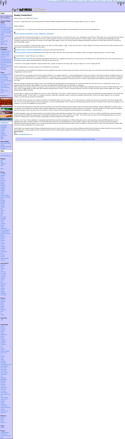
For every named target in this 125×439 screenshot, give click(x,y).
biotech (2, 427)
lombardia (3, 218)
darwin (2, 304)
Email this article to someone (72, 139)
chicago (3, 339)
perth (2, 311)
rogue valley (4, 387)
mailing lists (4, 434)
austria (2, 178)
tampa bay (3, 404)
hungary (3, 203)
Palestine (3, 422)
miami (2, 359)
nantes (2, 225)
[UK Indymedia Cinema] (6, 116)
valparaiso (3, 293)
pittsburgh (3, 381)
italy (2, 208)
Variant (2, 42)
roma (2, 241)
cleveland (3, 341)
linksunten (3, 217)
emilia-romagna (5, 195)
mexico (2, 280)
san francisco (4, 392)
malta (2, 222)
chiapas (3, 268)
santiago (3, 288)
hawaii (2, 348)
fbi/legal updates (5, 432)
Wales (2, 137)
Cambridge (3, 127)
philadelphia (4, 379)
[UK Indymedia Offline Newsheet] (6, 119)
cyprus (2, 193)
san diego (3, 391)
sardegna (3, 246)
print (2, 160)
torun (2, 253)
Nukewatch (3, 69)
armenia (3, 175)
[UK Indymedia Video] (6, 112)
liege (2, 212)
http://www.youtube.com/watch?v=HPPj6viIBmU (28, 52)
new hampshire (5, 366)
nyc (1, 376)
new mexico (4, 369)
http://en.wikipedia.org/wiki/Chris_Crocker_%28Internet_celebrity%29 (33, 33)
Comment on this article (88, 139)
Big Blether (3, 67)
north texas (3, 374)
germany (3, 200)
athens (2, 177)
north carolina (4, 372)
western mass (4, 411)
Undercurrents (4, 41)
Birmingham (4, 125)
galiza (2, 198)
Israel (2, 420)
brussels (3, 187)
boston (2, 336)
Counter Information (6, 32)
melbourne (3, 309)
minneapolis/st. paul (6, 364)
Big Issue (3, 26)
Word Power (4, 44)
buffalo (2, 338)
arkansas (3, 328)
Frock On (3, 57)
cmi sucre (3, 275)
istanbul (3, 207)
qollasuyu (3, 285)
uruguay (3, 291)
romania (3, 243)
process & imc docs (6, 435)
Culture (36, 18)
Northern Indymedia (6, 146)
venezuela (3, 295)
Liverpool (3, 129)
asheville (3, 329)
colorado (3, 343)
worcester (3, 412)
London (2, 130)
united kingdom (5, 258)
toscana (3, 255)
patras (2, 235)
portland (3, 382)
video (2, 165)
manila (2, 308)
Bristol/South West (6, 143)
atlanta (2, 331)
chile (2, 270)
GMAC (2, 34)
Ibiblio (2, 39)
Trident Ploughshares (6, 66)
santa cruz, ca (4, 399)
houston (3, 349)
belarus (2, 182)
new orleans (4, 371)
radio (2, 162)
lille (1, 215)
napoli (2, 227)
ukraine (2, 256)
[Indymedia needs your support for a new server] (6, 102)
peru (2, 281)
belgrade (3, 185)
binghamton (4, 334)
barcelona (3, 180)
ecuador (3, 278)
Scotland (3, 148)
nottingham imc (5, 232)
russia (2, 245)
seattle (2, 402)
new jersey (3, 367)
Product (3, 37)
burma (2, 303)
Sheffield (3, 134)
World (2, 139)
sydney (2, 314)
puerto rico (3, 283)
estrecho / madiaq (5, 197)
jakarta (2, 306)
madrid (2, 220)
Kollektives (5, 123)
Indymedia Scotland (29, 10)
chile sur (3, 271)
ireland (2, 205)
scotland (3, 248)
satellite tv (3, 164)
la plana (3, 210)
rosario (2, 286)
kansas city (4, 352)
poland (2, 238)
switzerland (3, 251)
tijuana (2, 290)
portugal (3, 240)
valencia (3, 260)
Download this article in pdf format (52, 139)
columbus (3, 344)
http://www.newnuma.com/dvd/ (23, 58)
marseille (3, 223)
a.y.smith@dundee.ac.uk (25, 134)
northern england (5, 230)
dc (1, 346)
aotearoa (3, 299)
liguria (2, 213)
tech (2, 437)
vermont (3, 409)
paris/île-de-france (5, 233)
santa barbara (4, 397)
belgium (3, 183)
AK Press (3, 24)
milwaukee (3, 362)
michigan (3, 361)
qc (1, 313)
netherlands (4, 228)
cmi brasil (3, 273)
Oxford (2, 132)
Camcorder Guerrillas (6, 27)
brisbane (3, 301)
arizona (2, 326)
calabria (3, 190)
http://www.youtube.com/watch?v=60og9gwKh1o (28, 49)
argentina (3, 265)
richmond (3, 384)
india (2, 319)
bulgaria (3, 188)
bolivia (2, 266)
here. (7, 95)
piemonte (3, 236)
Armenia (3, 417)
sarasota (3, 401)
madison (3, 356)
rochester (3, 386)
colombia (3, 276)
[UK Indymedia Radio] (6, 109)
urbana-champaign (5, 407)
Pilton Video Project (6, 36)
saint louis (3, 389)
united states (4, 406)
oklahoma (3, 377)
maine (2, 358)
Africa (2, 168)
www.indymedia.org (6, 155)
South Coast (4, 135)
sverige (2, 250)
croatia (2, 192)
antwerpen (3, 173)
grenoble (3, 202)
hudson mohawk (5, 351)
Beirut (2, 419)
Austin (2, 333)
